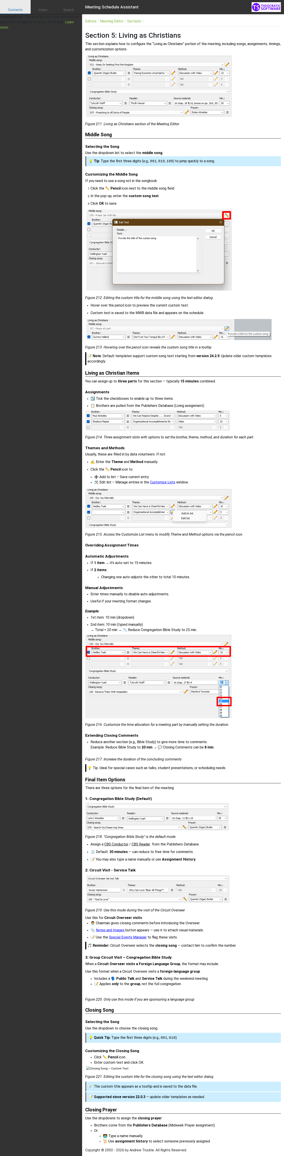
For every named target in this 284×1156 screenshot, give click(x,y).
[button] (261, 21)
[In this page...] (254, 21)
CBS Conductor (116, 844)
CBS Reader (141, 844)
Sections (134, 21)
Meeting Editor (111, 21)
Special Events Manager (128, 937)
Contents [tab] (15, 10)
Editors (90, 21)
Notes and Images (110, 930)
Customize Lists (162, 482)
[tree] (41, 22)
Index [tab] (43, 10)
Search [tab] (68, 10)
